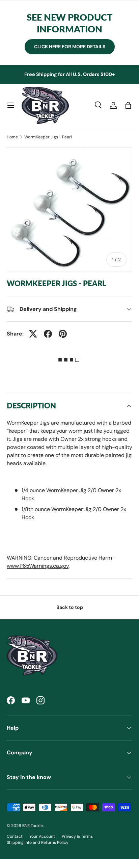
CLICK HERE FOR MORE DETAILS (69, 47)
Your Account (42, 836)
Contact (15, 836)
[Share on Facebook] (47, 333)
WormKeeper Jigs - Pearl (48, 137)
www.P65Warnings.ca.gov (37, 565)
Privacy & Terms (77, 836)
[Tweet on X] (33, 333)
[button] (128, 105)
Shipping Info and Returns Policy (37, 842)
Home (12, 137)
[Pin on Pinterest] (62, 333)
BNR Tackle (32, 825)
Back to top (69, 607)
